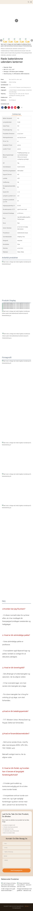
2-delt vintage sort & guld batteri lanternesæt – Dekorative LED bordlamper (8, 889)
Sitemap (26, 906)
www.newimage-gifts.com (17, 906)
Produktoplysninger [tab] (16, 114)
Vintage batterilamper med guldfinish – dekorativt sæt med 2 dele (24, 889)
